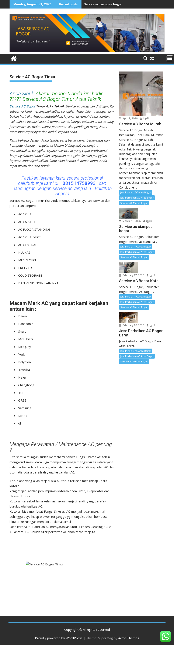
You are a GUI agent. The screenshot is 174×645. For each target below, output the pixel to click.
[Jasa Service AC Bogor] (87, 51)
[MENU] (170, 58)
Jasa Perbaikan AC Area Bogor (137, 197)
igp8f (145, 118)
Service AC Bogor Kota (100, 4)
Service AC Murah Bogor (134, 203)
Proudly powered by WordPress (59, 638)
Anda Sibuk (22, 94)
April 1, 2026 (130, 118)
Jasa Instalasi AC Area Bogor (135, 192)
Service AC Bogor (22, 106)
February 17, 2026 (133, 275)
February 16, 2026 (133, 325)
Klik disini (55, 434)
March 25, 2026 (131, 221)
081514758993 (79, 183)
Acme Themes (128, 638)
